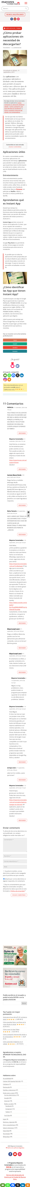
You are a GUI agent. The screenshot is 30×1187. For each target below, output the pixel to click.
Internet (6, 1101)
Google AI (15, 347)
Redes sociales (8, 1104)
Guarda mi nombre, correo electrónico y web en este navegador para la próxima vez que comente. (14, 873)
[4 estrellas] (21, 389)
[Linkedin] (22, 375)
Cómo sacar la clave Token (11, 1029)
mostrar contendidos (15, 147)
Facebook (9, 1106)
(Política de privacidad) (17, 891)
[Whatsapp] (9, 375)
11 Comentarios (16, 47)
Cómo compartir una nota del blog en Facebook (13, 107)
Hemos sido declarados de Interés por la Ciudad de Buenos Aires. (15, 1177)
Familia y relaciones (9, 1090)
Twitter (8, 1112)
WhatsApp (6, 1137)
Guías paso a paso (8, 1093)
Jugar (4, 1119)
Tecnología (6, 47)
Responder (22, 433)
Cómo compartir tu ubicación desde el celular (14, 105)
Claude (15, 340)
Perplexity (15, 351)
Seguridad (6, 1131)
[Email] (5, 375)
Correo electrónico (10, 1095)
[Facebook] (13, 375)
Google (6, 1098)
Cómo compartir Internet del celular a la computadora (13, 111)
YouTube (7, 1115)
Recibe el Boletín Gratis (15, 14)
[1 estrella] (16, 389)
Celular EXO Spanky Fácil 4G (11, 1081)
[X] (18, 375)
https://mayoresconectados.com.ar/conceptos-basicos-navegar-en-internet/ (18, 802)
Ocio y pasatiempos (9, 1125)
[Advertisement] (15, 927)
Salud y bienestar (8, 1128)
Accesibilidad (7, 1078)
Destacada (6, 1087)
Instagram (9, 1109)
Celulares (6, 1084)
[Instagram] (5, 379)
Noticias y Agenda (8, 1122)
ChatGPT (15, 344)
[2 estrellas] (18, 389)
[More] (9, 379)
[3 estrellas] (19, 389)
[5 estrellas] (23, 389)
